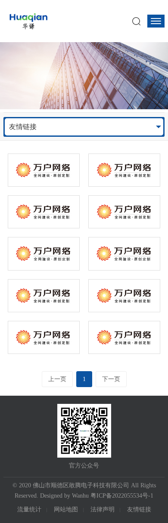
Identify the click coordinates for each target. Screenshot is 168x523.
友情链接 (23, 126)
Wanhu (80, 495)
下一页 (111, 379)
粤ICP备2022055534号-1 (121, 495)
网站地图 (66, 509)
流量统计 (29, 509)
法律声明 (102, 509)
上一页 (57, 379)
